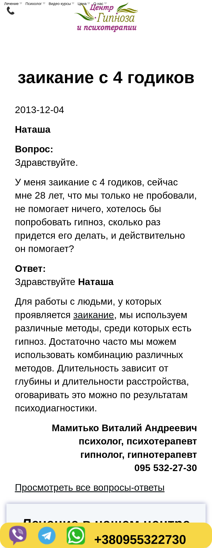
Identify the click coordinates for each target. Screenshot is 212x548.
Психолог (33, 4)
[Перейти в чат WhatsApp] (73, 539)
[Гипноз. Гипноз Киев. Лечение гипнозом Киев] (106, 31)
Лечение (11, 4)
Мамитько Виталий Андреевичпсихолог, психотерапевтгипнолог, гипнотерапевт (124, 441)
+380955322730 (140, 539)
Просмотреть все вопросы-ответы (90, 487)
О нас (98, 4)
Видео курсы (60, 4)
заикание (93, 314)
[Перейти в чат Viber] (15, 539)
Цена (82, 4)
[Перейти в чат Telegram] (44, 539)
